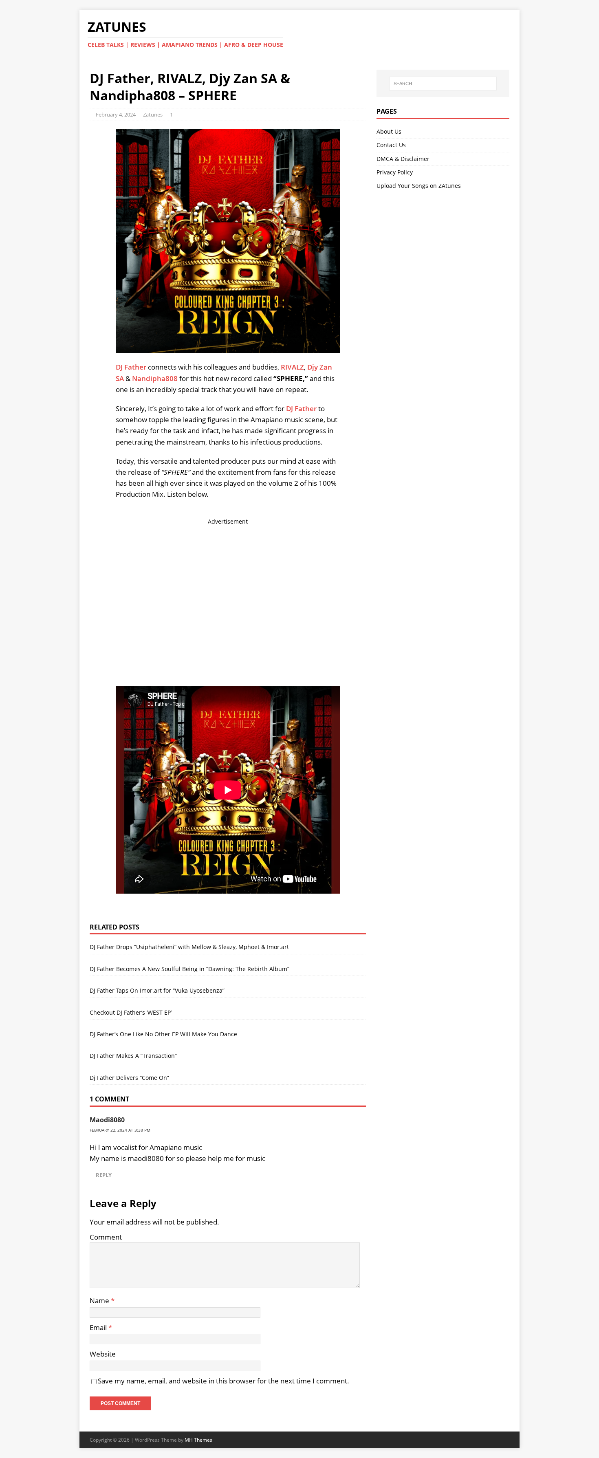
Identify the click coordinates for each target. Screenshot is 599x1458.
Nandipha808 (155, 378)
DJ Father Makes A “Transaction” (133, 1055)
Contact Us (391, 145)
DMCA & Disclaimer (403, 159)
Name (100, 1300)
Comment (106, 1237)
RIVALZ (292, 367)
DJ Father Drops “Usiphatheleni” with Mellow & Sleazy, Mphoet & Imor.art (189, 947)
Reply (104, 1174)
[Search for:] (443, 83)
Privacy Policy (395, 172)
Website (103, 1354)
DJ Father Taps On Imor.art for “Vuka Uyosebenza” (157, 990)
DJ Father (131, 367)
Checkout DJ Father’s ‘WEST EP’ (131, 1012)
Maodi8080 (107, 1119)
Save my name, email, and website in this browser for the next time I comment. (223, 1380)
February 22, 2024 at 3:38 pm (120, 1130)
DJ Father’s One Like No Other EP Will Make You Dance (163, 1034)
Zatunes (153, 114)
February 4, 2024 (116, 114)
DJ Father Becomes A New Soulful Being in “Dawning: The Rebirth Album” (189, 969)
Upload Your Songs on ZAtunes (419, 185)
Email (99, 1327)
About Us (389, 131)
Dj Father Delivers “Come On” (129, 1077)
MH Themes (198, 1439)
